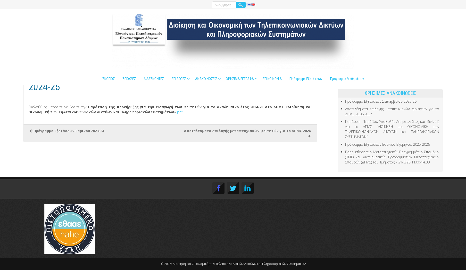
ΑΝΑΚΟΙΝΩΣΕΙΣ (206, 79)
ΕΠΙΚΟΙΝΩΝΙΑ (272, 79)
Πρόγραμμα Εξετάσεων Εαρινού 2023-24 (68, 130)
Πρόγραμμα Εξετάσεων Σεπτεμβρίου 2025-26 (380, 101)
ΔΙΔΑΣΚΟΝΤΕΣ (154, 79)
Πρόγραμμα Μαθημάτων (347, 79)
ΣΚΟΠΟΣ (108, 79)
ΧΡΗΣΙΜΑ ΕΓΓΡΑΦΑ (240, 79)
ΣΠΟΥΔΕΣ (129, 79)
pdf (180, 112)
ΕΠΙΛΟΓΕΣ (179, 79)
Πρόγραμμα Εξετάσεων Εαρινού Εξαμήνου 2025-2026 (387, 144)
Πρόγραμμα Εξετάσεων (306, 79)
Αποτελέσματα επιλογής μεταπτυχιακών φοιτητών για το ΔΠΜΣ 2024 (247, 130)
